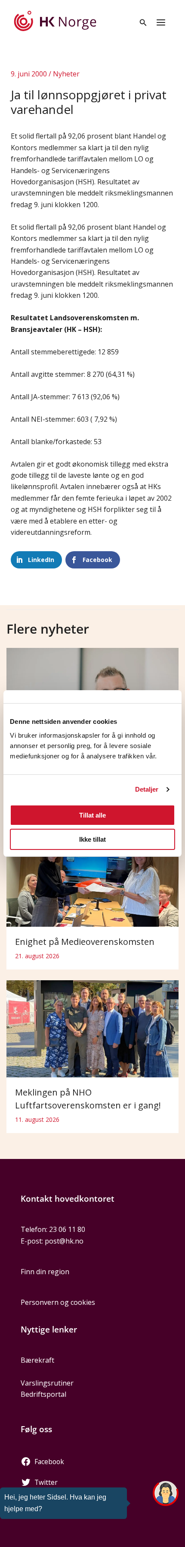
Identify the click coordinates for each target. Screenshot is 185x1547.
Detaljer (147, 789)
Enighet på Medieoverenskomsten (84, 941)
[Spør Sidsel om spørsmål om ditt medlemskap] (166, 1493)
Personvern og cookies (58, 1302)
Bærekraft (37, 1360)
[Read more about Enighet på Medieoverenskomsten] (92, 877)
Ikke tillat (92, 839)
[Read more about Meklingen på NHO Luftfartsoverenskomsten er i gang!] (92, 1028)
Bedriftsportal (43, 1394)
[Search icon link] (143, 23)
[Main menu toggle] (161, 22)
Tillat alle (92, 815)
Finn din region (45, 1271)
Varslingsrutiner (47, 1383)
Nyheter (66, 74)
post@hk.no (64, 1241)
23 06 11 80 (67, 1229)
